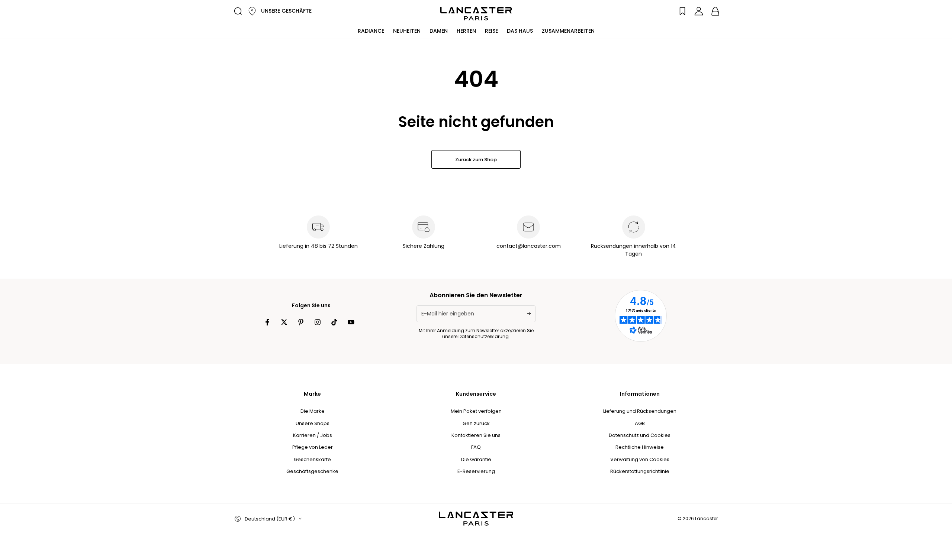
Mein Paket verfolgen (476, 411)
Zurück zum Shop (476, 159)
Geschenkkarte (312, 459)
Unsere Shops (312, 423)
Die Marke (312, 411)
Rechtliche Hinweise (639, 447)
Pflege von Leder (312, 447)
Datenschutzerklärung (484, 336)
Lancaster (706, 518)
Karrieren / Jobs (312, 435)
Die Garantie (476, 459)
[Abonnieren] (531, 313)
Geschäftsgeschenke (312, 471)
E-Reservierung (476, 471)
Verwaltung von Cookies (639, 459)
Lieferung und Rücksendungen (639, 411)
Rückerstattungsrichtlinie (639, 471)
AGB (640, 423)
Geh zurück (476, 423)
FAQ (476, 447)
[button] (238, 11)
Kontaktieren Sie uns (476, 435)
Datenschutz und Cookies (639, 435)
